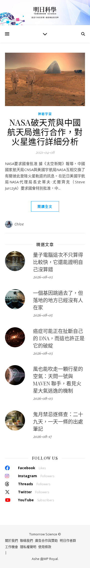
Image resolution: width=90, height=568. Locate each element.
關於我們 (11, 540)
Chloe (19, 224)
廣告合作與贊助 (46, 540)
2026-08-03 (42, 276)
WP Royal (51, 558)
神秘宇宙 (45, 114)
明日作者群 (68, 540)
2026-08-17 (42, 436)
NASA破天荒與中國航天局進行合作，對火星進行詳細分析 (45, 132)
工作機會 (11, 546)
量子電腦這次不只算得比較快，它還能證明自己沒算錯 (58, 262)
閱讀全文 (45, 206)
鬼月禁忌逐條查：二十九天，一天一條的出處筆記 (58, 421)
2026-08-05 (42, 314)
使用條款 (44, 546)
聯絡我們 (26, 540)
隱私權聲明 (28, 546)
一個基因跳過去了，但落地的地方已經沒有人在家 (58, 300)
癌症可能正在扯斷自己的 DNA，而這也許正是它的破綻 (58, 338)
